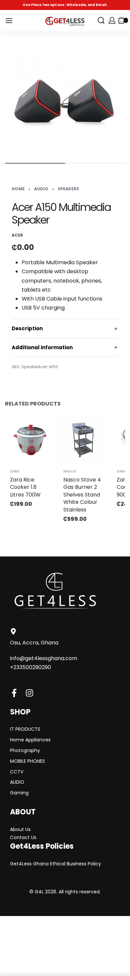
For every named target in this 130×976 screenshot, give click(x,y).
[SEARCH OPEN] (101, 20)
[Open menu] (9, 20)
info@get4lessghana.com (43, 658)
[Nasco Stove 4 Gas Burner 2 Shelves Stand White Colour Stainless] (83, 440)
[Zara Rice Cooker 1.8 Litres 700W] (30, 440)
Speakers (68, 189)
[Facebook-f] (14, 693)
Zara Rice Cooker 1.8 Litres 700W (25, 487)
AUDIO (41, 189)
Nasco (69, 471)
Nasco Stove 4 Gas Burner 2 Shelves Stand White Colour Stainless (82, 494)
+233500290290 (30, 667)
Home (18, 189)
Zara (14, 471)
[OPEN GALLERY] (65, 96)
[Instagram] (29, 693)
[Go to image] (35, 163)
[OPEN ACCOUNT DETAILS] (112, 20)
